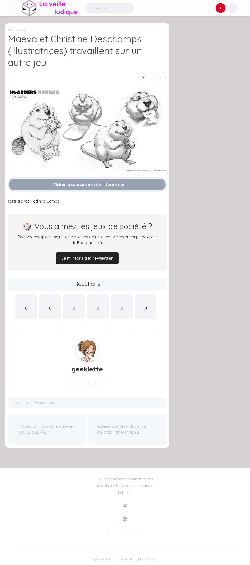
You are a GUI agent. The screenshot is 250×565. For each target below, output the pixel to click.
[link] (161, 76)
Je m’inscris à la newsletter (87, 258)
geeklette (87, 369)
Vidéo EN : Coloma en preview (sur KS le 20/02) (46, 429)
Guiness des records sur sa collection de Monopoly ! (121, 429)
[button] (17, 8)
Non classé (17, 30)
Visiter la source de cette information (88, 184)
